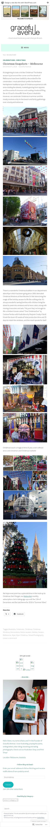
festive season (25, 632)
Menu (26, 47)
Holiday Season (38, 632)
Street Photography (35, 635)
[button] (8, 463)
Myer (13, 635)
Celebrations (9, 60)
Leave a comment (10, 638)
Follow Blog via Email (25, 764)
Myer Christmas (22, 635)
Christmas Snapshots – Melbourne (23, 63)
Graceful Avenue (24, 66)
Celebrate (20, 629)
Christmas (21, 60)
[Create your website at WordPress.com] (25, 2)
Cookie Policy (40, 817)
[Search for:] (25, 808)
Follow (8, 784)
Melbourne (7, 635)
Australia (12, 629)
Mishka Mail (28, 596)
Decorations (15, 632)
